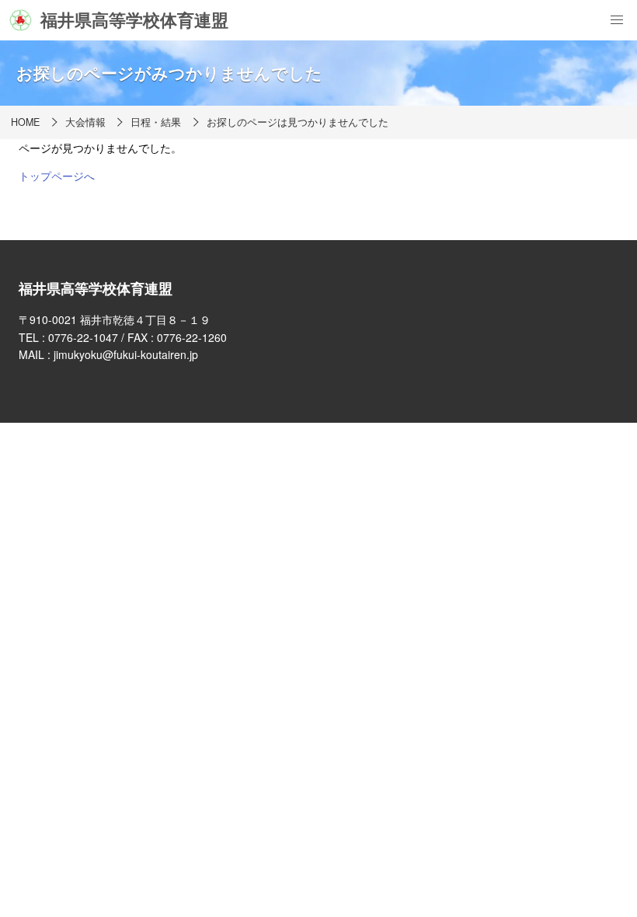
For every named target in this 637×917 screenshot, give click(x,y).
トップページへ (57, 175)
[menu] (617, 20)
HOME (25, 122)
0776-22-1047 (83, 337)
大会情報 (85, 122)
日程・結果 (156, 122)
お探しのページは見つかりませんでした (297, 122)
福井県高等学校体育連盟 (134, 19)
